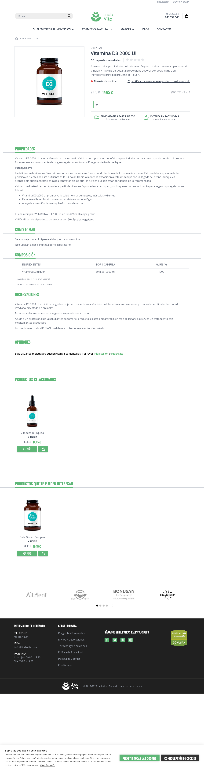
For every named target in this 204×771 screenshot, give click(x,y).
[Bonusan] (124, 595)
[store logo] (102, 17)
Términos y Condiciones (72, 646)
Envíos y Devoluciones (71, 639)
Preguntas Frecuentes (71, 633)
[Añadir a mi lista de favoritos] (96, 104)
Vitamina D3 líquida (32, 433)
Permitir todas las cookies (139, 758)
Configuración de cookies (180, 758)
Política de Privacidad (70, 652)
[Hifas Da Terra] (167, 595)
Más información (47, 765)
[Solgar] (80, 595)
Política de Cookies (69, 658)
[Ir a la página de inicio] (16, 38)
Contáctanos (65, 665)
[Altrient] (36, 595)
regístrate (117, 353)
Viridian (96, 48)
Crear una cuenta (181, 2)
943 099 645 (172, 17)
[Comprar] (43, 449)
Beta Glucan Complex (32, 537)
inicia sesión (101, 353)
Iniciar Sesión (163, 2)
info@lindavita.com (25, 647)
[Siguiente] (113, 605)
